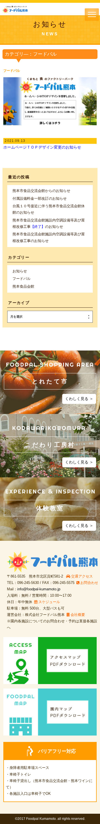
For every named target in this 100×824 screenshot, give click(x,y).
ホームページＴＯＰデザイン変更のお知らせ (42, 147)
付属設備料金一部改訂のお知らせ (39, 198)
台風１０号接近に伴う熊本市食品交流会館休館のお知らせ (48, 209)
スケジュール (49, 602)
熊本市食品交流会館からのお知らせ (41, 191)
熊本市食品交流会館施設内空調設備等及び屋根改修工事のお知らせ (48, 223)
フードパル (11, 70)
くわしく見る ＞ (79, 398)
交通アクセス (82, 576)
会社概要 (78, 615)
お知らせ (19, 271)
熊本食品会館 (23, 286)
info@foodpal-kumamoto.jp (38, 589)
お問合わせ (89, 583)
